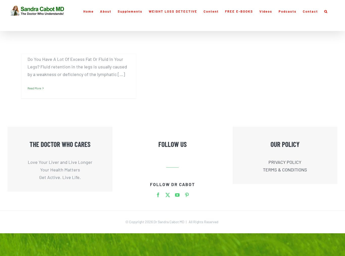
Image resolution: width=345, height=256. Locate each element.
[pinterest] (187, 195)
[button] (326, 11)
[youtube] (177, 195)
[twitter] (167, 195)
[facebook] (158, 195)
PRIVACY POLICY (284, 162)
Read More (34, 88)
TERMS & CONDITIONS (285, 169)
